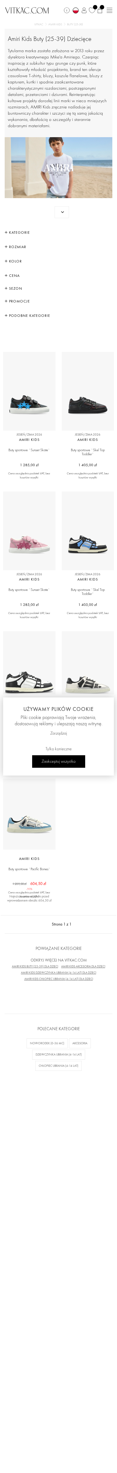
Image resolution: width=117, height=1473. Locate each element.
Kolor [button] (15, 261)
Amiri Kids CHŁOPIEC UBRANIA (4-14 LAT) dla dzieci (58, 979)
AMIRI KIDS (55, 24)
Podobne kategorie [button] (29, 315)
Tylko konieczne (59, 749)
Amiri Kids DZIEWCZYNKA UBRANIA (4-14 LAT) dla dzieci (58, 973)
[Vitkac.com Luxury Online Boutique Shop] (27, 9)
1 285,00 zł (29, 464)
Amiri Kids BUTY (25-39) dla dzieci (35, 966)
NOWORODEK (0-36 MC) (47, 1043)
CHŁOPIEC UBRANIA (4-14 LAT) (58, 1066)
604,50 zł (29, 884)
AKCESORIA (79, 1043)
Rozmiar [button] (17, 246)
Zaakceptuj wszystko (58, 761)
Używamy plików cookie (58, 709)
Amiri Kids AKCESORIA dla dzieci (83, 966)
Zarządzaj (58, 733)
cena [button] (14, 275)
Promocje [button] (19, 301)
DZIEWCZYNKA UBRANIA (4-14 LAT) (59, 1054)
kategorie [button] (19, 232)
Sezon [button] (15, 288)
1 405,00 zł (87, 464)
